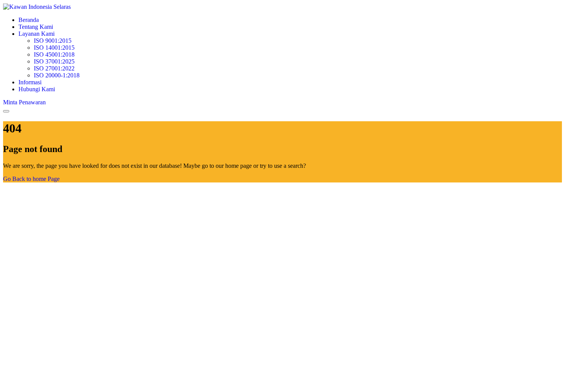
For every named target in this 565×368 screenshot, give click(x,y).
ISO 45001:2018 (54, 54)
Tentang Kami (35, 26)
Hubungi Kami (36, 89)
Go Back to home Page (31, 179)
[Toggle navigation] (6, 111)
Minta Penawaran (24, 102)
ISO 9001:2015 (52, 40)
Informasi (30, 82)
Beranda (28, 20)
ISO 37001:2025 (54, 61)
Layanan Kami (36, 33)
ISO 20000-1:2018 (57, 75)
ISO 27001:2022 (54, 68)
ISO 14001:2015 (54, 47)
